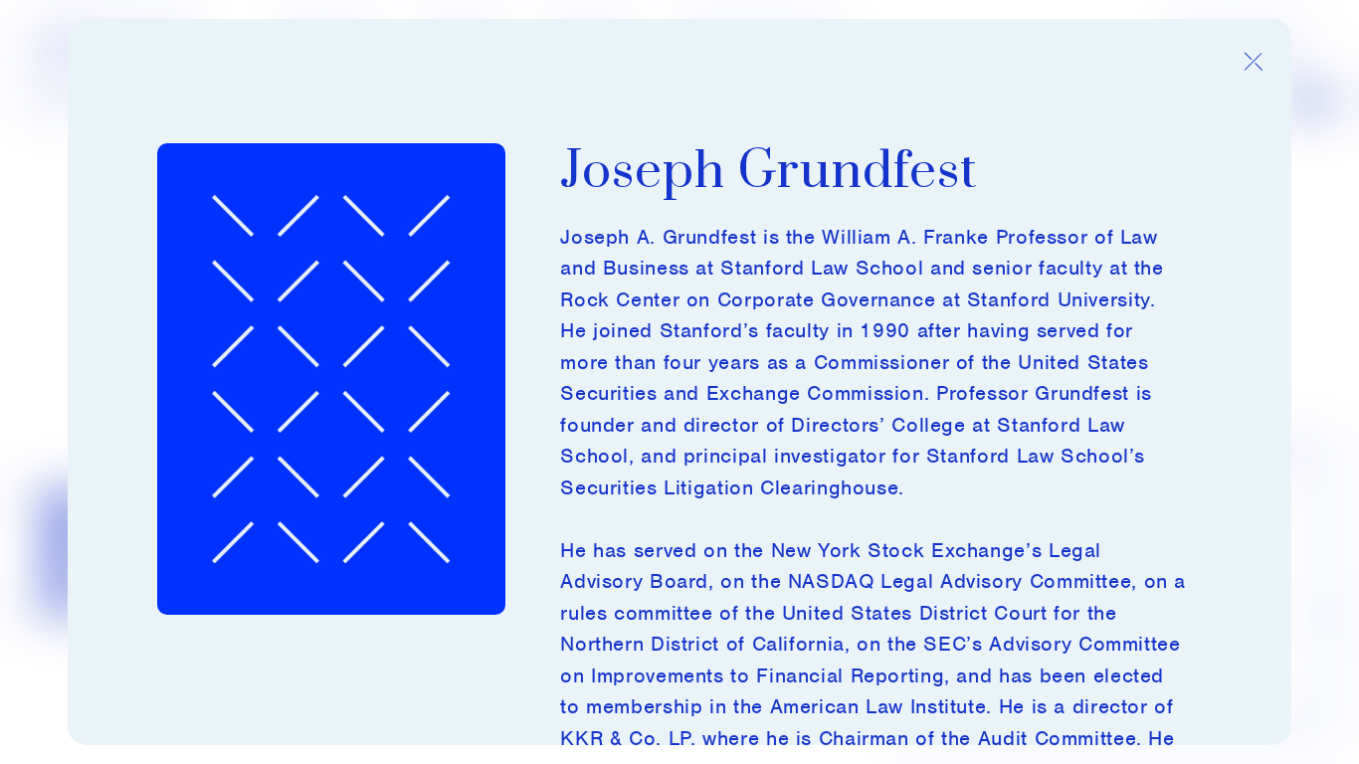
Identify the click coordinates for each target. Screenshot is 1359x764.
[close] (1252, 62)
